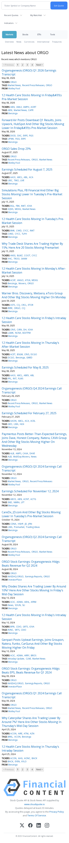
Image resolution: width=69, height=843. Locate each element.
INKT (23, 205)
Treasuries (57, 41)
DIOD (13, 135)
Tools (52, 34)
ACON (13, 733)
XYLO (24, 761)
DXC (19, 135)
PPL (9, 378)
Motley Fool (14, 88)
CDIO (18, 626)
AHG (20, 758)
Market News (14, 85)
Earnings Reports (33, 576)
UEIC (10, 180)
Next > (39, 64)
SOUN (18, 605)
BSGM (20, 354)
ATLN (27, 280)
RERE (10, 308)
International (43, 41)
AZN (32, 733)
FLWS (20, 378)
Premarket (19, 527)
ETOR (30, 304)
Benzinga (13, 113)
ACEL (32, 420)
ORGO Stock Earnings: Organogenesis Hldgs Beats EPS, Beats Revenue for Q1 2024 (31, 670)
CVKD (19, 230)
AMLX (19, 106)
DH (25, 329)
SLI (23, 605)
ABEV (26, 375)
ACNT (26, 499)
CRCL (24, 304)
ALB (12, 453)
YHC (10, 258)
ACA (31, 177)
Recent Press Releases (33, 85)
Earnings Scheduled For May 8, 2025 (25, 367)
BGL (12, 205)
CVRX (19, 329)
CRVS (12, 329)
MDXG (18, 209)
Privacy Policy (56, 811)
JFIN (30, 523)
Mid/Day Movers (21, 456)
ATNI (26, 733)
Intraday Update (16, 658)
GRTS (25, 626)
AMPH (26, 106)
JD (26, 523)
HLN (22, 424)
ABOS (13, 499)
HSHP (20, 523)
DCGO (34, 354)
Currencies (29, 41)
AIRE (20, 733)
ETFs (39, 34)
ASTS (12, 304)
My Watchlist (36, 15)
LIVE (22, 180)
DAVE (32, 453)
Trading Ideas (33, 527)
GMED (29, 357)
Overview (9, 41)
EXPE (25, 135)
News (18, 41)
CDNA (13, 523)
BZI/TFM (26, 332)
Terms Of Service (36, 815)
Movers (22, 283)
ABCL (19, 177)
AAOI (12, 177)
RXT (15, 378)
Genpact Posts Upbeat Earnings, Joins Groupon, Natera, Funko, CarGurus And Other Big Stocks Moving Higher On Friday (33, 644)
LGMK (10, 332)
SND (10, 502)
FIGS (31, 135)
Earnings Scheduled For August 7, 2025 (27, 169)
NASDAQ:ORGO (16, 576)
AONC (27, 758)
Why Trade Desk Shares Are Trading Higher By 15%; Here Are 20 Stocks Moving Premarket (32, 246)
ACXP (13, 280)
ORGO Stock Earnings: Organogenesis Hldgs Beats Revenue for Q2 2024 (31, 564)
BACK (34, 758)
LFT (22, 502)
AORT (33, 106)
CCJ (18, 304)
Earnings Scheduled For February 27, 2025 (29, 413)
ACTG (33, 499)
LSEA (16, 424)
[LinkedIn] (38, 826)
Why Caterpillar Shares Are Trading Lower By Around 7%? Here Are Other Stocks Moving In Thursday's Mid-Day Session (31, 722)
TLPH (24, 233)
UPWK (11, 138)
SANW (24, 258)
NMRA (17, 502)
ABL (26, 177)
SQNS (10, 209)
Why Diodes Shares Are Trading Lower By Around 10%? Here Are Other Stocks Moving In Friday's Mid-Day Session (34, 590)
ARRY (26, 655)
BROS (33, 655)
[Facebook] (30, 826)
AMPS (18, 453)
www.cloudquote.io (34, 804)
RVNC (10, 629)
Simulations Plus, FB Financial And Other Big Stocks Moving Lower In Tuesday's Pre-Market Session (32, 194)
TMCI (16, 180)
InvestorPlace (15, 579)
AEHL (26, 601)
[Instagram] (47, 826)
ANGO (20, 280)
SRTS (17, 629)
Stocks (25, 34)
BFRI (12, 626)
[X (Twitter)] (22, 826)
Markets (9, 34)
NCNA (18, 332)
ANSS (12, 255)
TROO (17, 258)
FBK (18, 205)
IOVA (29, 205)
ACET (12, 354)
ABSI (12, 106)
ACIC (12, 601)
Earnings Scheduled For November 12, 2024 (30, 491)
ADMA (20, 601)
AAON (13, 420)
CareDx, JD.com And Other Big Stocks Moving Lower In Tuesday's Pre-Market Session (31, 514)
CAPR (30, 110)
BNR (12, 230)
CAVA (25, 453)
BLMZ (20, 255)
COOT (27, 255)
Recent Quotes (11, 15)
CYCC (25, 230)
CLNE (28, 658)
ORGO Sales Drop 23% (16, 149)
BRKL (10, 736)
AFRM (33, 601)
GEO (10, 424)
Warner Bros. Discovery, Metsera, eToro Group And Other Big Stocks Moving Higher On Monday (34, 295)
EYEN (17, 761)
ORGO (13, 82)
